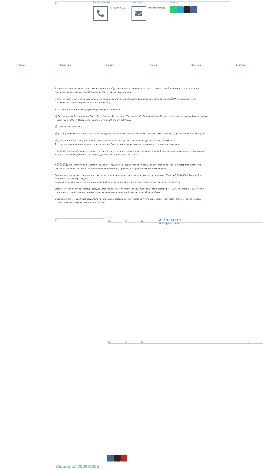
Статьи (153, 65)
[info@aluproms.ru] (139, 13)
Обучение (196, 65)
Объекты (110, 65)
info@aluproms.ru (156, 7)
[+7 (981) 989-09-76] (100, 13)
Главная (21, 65)
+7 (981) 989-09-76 (119, 7)
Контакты (241, 65)
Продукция (65, 65)
